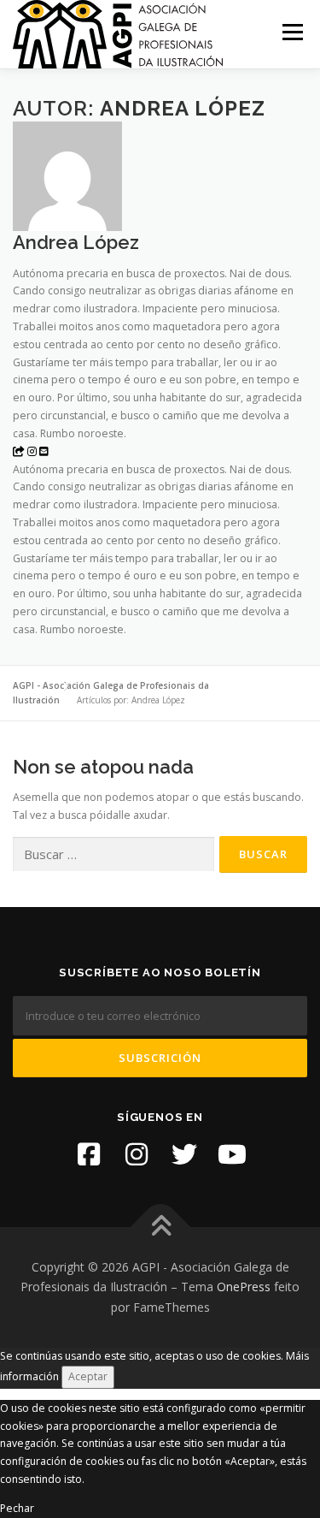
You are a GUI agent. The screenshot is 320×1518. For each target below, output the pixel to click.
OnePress (244, 1286)
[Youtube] (232, 1154)
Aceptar (88, 1376)
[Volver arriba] (160, 1226)
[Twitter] (184, 1154)
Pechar (17, 1508)
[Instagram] (136, 1154)
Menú (291, 32)
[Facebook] (89, 1154)
